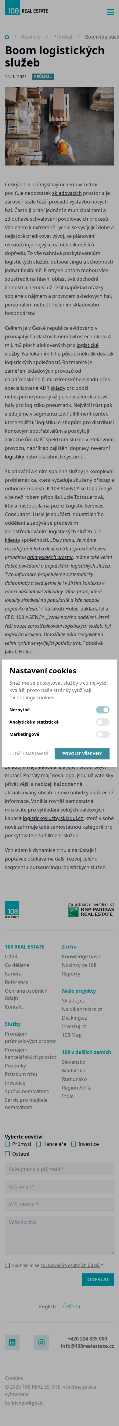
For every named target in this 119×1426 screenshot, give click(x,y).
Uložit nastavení (29, 753)
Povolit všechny (82, 753)
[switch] (103, 709)
